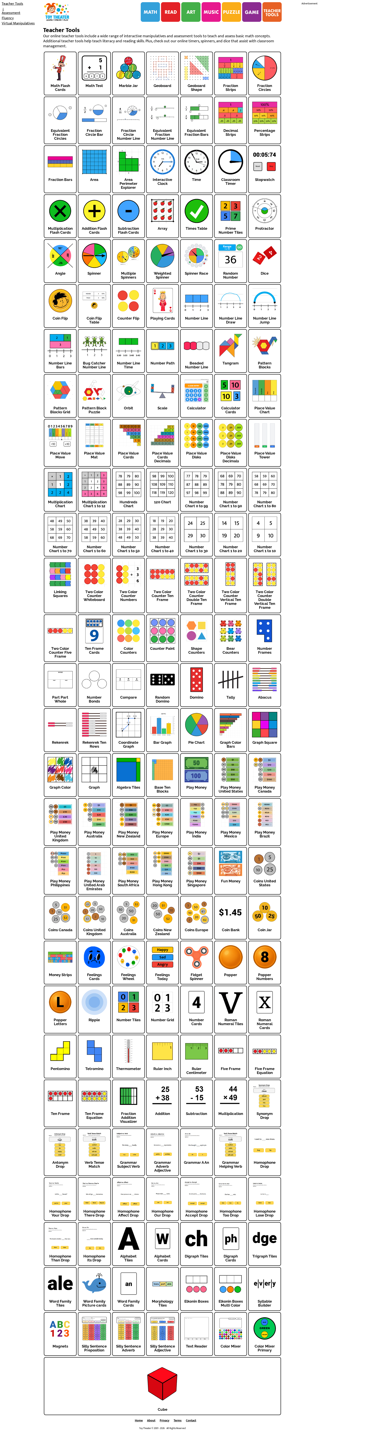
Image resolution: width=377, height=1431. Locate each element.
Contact (191, 1420)
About (151, 1420)
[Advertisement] (334, 71)
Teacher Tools (12, 4)
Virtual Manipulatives (18, 23)
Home (139, 1420)
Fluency (8, 18)
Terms (178, 1420)
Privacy (164, 1420)
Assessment (11, 13)
